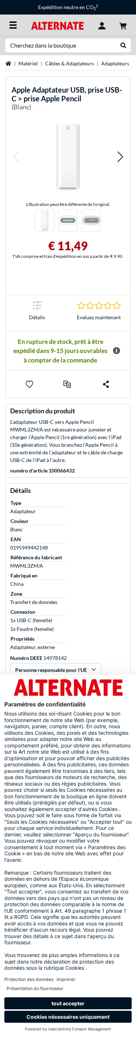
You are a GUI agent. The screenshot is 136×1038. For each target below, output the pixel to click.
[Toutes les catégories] (13, 25)
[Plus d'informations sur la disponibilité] (116, 350)
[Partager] (106, 384)
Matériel (28, 63)
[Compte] (102, 25)
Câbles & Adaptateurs (69, 63)
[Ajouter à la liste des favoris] (29, 384)
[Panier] (123, 25)
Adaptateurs (115, 63)
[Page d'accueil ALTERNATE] (57, 25)
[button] (15, 157)
